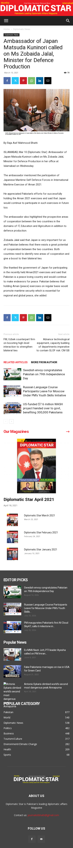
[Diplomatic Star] (36, 8)
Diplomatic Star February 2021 (41, 532)
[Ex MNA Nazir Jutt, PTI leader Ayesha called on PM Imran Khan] (12, 654)
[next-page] (11, 421)
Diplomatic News (21, 29)
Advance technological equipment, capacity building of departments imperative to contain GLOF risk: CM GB (52, 345)
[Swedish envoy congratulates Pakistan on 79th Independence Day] (12, 374)
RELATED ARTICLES (15, 362)
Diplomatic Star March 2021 (39, 515)
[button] (6, 21)
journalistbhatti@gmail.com (43, 815)
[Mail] (41, 839)
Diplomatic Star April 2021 (29, 499)
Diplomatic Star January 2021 (40, 549)
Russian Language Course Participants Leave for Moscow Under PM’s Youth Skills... (45, 608)
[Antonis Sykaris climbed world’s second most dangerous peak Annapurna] (12, 695)
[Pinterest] (23, 80)
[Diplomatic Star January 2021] (12, 554)
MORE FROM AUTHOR (44, 362)
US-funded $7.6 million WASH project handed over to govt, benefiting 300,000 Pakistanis (43, 408)
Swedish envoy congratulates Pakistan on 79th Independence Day (44, 374)
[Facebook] (7, 80)
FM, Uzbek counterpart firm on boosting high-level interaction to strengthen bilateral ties (19, 345)
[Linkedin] (39, 80)
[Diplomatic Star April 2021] (36, 466)
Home (7, 29)
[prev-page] (6, 421)
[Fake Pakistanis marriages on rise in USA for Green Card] (12, 671)
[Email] (47, 80)
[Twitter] (15, 80)
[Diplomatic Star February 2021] (12, 537)
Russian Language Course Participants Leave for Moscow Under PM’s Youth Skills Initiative (44, 391)
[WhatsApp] (31, 80)
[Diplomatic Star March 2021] (12, 520)
